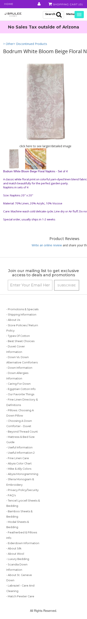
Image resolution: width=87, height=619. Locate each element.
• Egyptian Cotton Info (21, 389)
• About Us (13, 319)
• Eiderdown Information (22, 543)
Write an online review (47, 245)
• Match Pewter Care (20, 596)
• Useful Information (19, 447)
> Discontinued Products (30, 44)
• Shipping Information (21, 314)
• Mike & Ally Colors (18, 468)
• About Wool (15, 553)
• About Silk (13, 548)
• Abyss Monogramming (22, 474)
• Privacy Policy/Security (22, 490)
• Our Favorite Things (20, 394)
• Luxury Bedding (17, 559)
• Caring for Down (18, 383)
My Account (38, 4)
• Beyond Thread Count (22, 431)
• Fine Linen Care (17, 458)
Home (8, 3)
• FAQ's (11, 495)
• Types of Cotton (18, 335)
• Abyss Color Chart (19, 463)
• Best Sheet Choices (20, 341)
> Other (8, 44)
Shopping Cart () (67, 4)
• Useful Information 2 (20, 452)
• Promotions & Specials (22, 309)
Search (50, 14)
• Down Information (19, 367)
